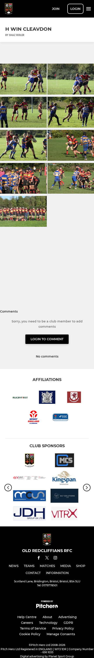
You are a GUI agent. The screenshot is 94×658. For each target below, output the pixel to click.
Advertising (67, 617)
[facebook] (39, 558)
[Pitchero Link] (47, 607)
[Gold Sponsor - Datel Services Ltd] (29, 478)
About (47, 617)
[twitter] (47, 558)
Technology (48, 623)
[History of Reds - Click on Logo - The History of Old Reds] (29, 461)
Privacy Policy (63, 628)
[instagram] (55, 558)
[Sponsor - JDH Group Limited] (29, 514)
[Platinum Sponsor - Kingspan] (64, 478)
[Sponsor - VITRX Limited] (64, 514)
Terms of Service (33, 628)
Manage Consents (61, 634)
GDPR (68, 623)
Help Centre (27, 617)
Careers (27, 623)
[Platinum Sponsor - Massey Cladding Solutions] (29, 496)
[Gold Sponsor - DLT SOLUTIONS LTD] (64, 496)
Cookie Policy (29, 634)
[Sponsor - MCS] (64, 461)
